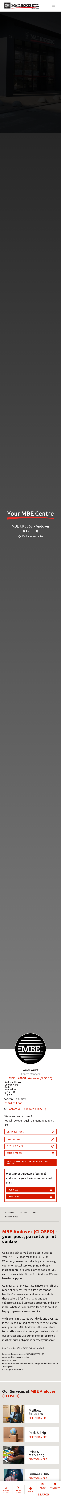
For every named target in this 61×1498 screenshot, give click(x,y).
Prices (35, 1212)
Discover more (38, 1418)
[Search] (43, 1494)
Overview (9, 1212)
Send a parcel (14, 1153)
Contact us (13, 1139)
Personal (13, 1196)
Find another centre (32, 536)
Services (23, 1212)
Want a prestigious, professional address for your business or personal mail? (29, 1178)
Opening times (15, 1146)
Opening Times (11, 1217)
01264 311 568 (13, 1103)
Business (13, 1190)
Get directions (15, 1132)
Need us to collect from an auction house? (27, 1162)
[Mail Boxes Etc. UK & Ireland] (21, 6)
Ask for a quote (43, 1488)
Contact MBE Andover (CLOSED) (27, 1108)
